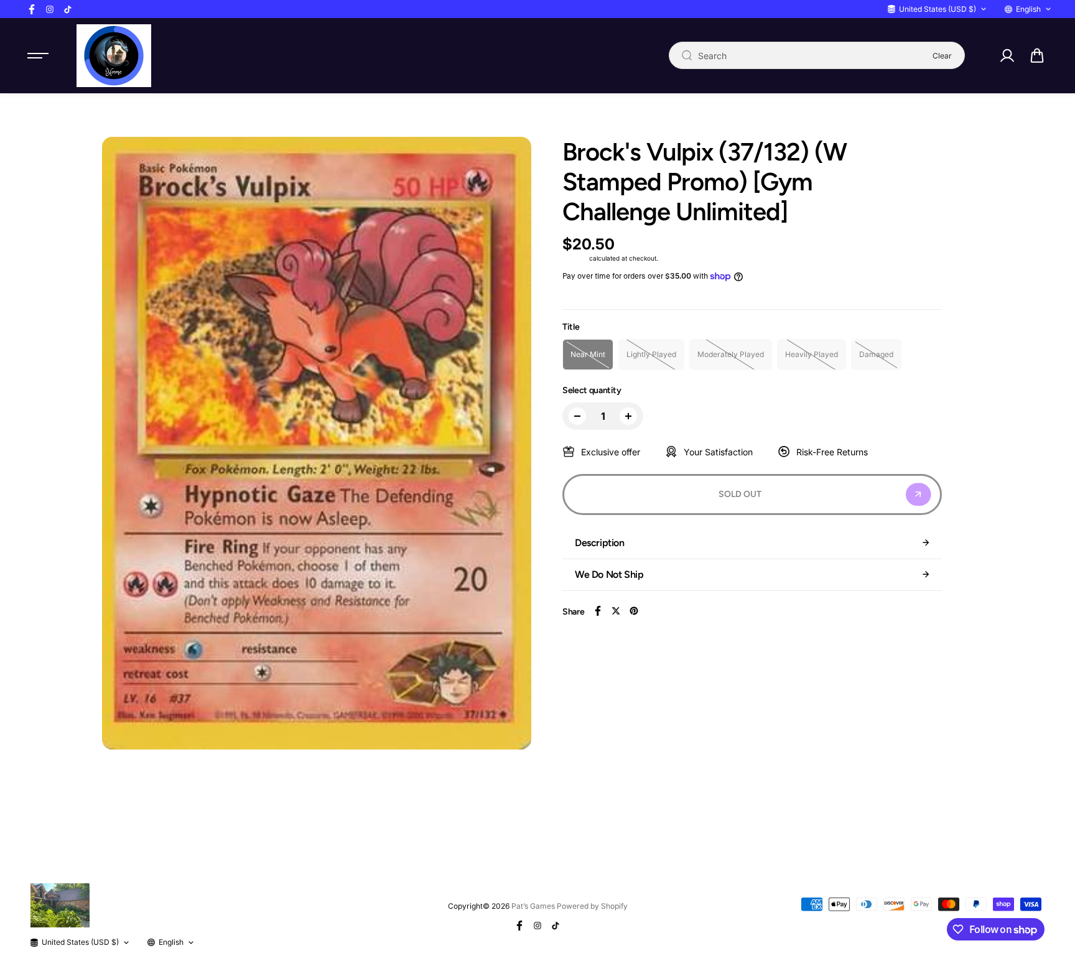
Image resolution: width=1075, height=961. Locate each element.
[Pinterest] (633, 610)
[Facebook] (31, 9)
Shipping (574, 258)
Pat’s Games (533, 906)
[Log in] (1006, 55)
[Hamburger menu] (38, 55)
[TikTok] (67, 9)
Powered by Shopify (592, 906)
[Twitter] (615, 610)
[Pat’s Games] (114, 55)
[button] (1037, 55)
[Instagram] (49, 9)
